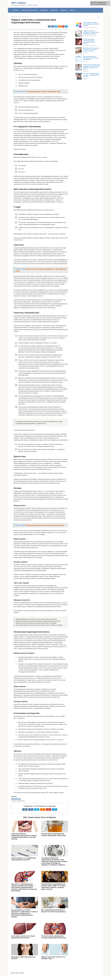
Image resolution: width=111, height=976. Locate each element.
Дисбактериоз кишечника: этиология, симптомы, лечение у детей (91, 49)
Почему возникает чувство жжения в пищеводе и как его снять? (89, 41)
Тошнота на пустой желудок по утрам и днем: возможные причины (91, 32)
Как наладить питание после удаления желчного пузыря (91, 24)
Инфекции (54, 10)
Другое (72, 10)
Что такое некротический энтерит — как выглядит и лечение (91, 75)
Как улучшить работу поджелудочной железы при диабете (90, 58)
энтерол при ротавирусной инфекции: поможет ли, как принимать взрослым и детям (91, 67)
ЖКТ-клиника (18, 2)
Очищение (64, 10)
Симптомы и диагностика (29, 10)
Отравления (44, 10)
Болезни (15, 10)
